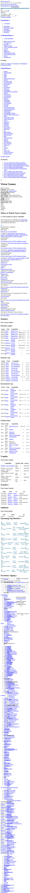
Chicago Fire (11, 686)
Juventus (9, 661)
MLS (5, 878)
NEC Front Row (11, 846)
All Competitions (8, 637)
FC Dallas (10, 712)
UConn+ (9, 856)
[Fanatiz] (3, 65)
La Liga (9, 618)
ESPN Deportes (11, 791)
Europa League (11, 612)
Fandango (9, 832)
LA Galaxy (11, 722)
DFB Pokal (10, 627)
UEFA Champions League (10, 47)
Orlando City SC (12, 695)
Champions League (12, 611)
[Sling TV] (10, 63)
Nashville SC (11, 683)
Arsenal (9, 646)
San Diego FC (12, 721)
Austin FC (11, 725)
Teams (5, 640)
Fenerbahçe (10, 674)
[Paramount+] (24, 63)
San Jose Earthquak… (13, 710)
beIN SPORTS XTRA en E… (14, 823)
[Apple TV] (16, 63)
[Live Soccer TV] (5, 1)
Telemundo (10, 809)
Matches (6, 579)
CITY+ (9, 829)
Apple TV (9, 797)
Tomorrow (9, 586)
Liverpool (9, 649)
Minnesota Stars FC (14, 719)
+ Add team (7, 23)
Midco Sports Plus (11, 842)
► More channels (5, 156)
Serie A (9, 620)
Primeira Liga (10, 624)
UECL (5, 876)
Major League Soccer (12, 602)
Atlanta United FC (13, 699)
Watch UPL (10, 859)
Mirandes (7, 345)
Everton (9, 655)
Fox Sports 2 (10, 796)
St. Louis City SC (12, 713)
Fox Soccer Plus (11, 790)
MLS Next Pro (11, 843)
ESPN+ (9, 794)
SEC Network (10, 851)
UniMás (23, 258)
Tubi (8, 855)
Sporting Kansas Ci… (14, 726)
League (4, 14)
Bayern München (11, 670)
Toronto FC (12, 696)
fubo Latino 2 (10, 836)
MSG (8, 845)
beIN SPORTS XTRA (13, 822)
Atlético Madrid (11, 659)
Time (9, 14)
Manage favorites (6, 17)
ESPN (8, 784)
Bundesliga (10, 621)
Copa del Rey (14, 377)
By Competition (11, 227)
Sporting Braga (12, 191)
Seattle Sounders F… (14, 723)
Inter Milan (10, 662)
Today (8, 585)
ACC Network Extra (12, 816)
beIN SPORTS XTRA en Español (13, 236)
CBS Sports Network (12, 787)
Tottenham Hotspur (12, 654)
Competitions (4, 35)
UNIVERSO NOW (16, 251)
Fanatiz (9, 780)
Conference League (12, 615)
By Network (4, 227)
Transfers (3, 208)
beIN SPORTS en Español (10, 91)
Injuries (2, 209)
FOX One (9, 835)
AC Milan (9, 664)
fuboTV (9, 802)
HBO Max (9, 838)
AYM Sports (10, 820)
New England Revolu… (14, 687)
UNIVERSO (10, 810)
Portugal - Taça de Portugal (8, 465)
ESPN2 (9, 789)
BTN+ (8, 825)
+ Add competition (8, 38)
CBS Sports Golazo (12, 826)
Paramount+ (10, 799)
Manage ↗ (7, 20)
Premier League (11, 617)
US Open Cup (10, 603)
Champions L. (7, 872)
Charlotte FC (11, 689)
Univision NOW (14, 259)
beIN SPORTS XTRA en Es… (12, 114)
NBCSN (9, 807)
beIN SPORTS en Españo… (14, 800)
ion (8, 839)
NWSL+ (9, 848)
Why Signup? (24, 578)
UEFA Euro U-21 (13, 426)
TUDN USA (10, 803)
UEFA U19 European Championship (14, 436)
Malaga (7, 340)
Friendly (11, 429)
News (5, 868)
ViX (8, 858)
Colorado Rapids (12, 715)
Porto (8, 668)
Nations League (11, 614)
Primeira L (6, 888)
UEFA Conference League (19, 241)
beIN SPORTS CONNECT (12, 235)
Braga (6, 331)
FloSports (9, 833)
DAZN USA (10, 806)
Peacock (9, 815)
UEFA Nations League (9, 54)
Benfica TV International (7, 272)
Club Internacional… (13, 684)
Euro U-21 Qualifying (12, 432)
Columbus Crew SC (14, 703)
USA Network (10, 804)
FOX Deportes (11, 812)
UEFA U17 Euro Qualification (13, 452)
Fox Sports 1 (10, 793)
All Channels (7, 865)
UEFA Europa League (9, 53)
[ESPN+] (8, 65)
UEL (5, 873)
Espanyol (7, 343)
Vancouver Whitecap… (14, 706)
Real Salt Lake (12, 716)
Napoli (8, 665)
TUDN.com (7, 259)
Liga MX (9, 635)
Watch (2, 204)
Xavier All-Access (11, 861)
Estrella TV (10, 830)
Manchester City (11, 651)
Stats (2, 205)
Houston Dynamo (12, 708)
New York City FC (13, 692)
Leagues (6, 596)
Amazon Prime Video (12, 817)
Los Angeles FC (12, 709)
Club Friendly (4, 304)
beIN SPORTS (11, 781)
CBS (8, 783)
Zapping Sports (11, 862)
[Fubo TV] (4, 63)
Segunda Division (13, 340)
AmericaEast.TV (11, 819)
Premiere (9, 849)
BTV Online (4, 277)
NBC (8, 786)
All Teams (6, 729)
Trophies (3, 207)
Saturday (9, 588)
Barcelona (9, 657)
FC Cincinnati (11, 690)
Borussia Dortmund (12, 671)
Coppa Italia (10, 628)
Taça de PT (7, 889)
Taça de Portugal (11, 625)
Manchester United (12, 652)
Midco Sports (10, 841)
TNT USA (10, 854)
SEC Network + (11, 852)
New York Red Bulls (13, 693)
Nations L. (6, 875)
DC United (11, 697)
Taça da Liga (4, 307)
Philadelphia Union (13, 700)
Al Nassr (9, 675)
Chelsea (9, 648)
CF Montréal (12, 702)
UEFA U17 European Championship (14, 448)
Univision (9, 813)
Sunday (9, 589)
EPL (5, 881)
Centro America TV (12, 828)
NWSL (9, 605)
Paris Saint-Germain (12, 672)
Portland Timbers (12, 718)
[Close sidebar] (1, 180)
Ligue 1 (9, 623)
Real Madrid (10, 658)
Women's (6, 869)
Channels (6, 732)
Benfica (9, 667)
